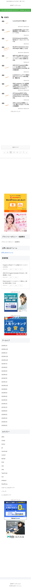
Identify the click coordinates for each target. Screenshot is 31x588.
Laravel (3, 455)
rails (3, 466)
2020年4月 (4, 418)
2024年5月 (4, 371)
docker (3, 444)
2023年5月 (4, 392)
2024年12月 (5, 356)
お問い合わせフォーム (7, 252)
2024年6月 (4, 367)
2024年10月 (5, 360)
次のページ (15, 147)
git (2, 447)
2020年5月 (4, 414)
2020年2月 (4, 425)
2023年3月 (4, 400)
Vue (3, 476)
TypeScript (4, 473)
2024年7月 (4, 363)
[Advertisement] (15, 128)
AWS (3, 436)
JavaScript (4, 451)
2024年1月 (4, 382)
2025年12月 (5, 349)
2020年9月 (4, 411)
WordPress (4, 484)
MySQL (3, 458)
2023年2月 (4, 403)
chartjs (3, 440)
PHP (3, 462)
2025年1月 (4, 353)
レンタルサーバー (6, 495)
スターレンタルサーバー (8, 487)
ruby (3, 469)
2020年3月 (4, 421)
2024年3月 (4, 378)
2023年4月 (4, 396)
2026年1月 (4, 345)
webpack (4, 480)
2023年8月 (4, 389)
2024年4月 (4, 374)
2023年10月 (5, 385)
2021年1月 (4, 407)
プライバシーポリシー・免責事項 (11, 242)
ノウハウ (4, 491)
